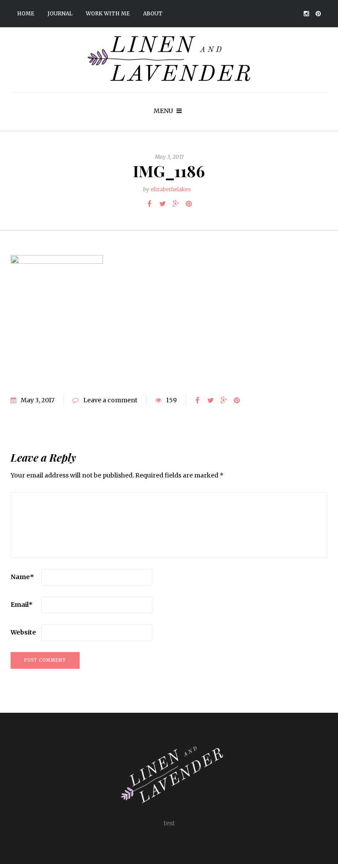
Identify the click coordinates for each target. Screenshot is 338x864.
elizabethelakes (171, 189)
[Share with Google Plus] (175, 203)
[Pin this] (188, 203)
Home (25, 13)
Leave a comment (110, 400)
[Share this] (149, 203)
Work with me (108, 13)
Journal (60, 13)
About (152, 13)
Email (22, 605)
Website (23, 632)
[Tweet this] (162, 203)
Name (22, 577)
